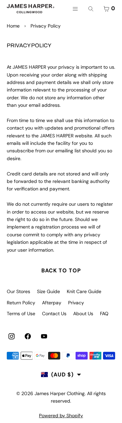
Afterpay (51, 303)
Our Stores (18, 291)
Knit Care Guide (84, 291)
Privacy (76, 303)
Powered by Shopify (61, 415)
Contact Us (54, 313)
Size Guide (48, 291)
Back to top (61, 270)
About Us (83, 313)
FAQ (104, 313)
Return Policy (21, 303)
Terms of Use (21, 313)
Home (13, 26)
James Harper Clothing (60, 393)
